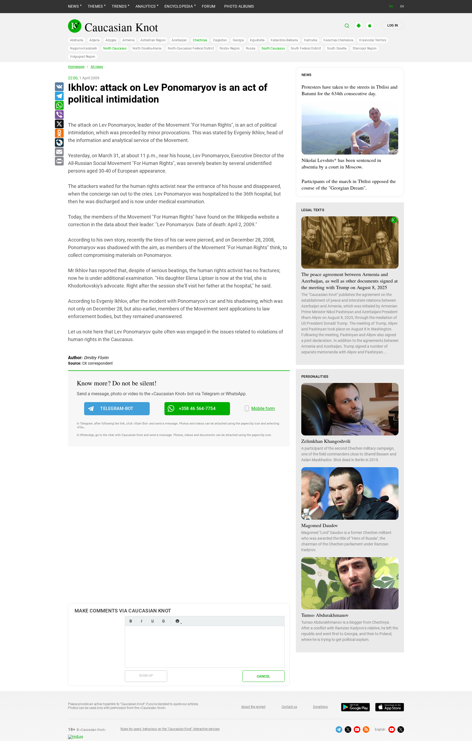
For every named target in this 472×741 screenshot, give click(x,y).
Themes (95, 6)
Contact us (289, 707)
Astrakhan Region (153, 40)
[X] (59, 124)
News (73, 6)
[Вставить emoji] (177, 621)
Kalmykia (310, 40)
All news (97, 67)
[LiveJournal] (59, 142)
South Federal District (306, 48)
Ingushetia (257, 40)
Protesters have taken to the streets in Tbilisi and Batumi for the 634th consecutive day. (349, 90)
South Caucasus (273, 48)
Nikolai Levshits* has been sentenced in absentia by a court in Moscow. (341, 163)
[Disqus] (179, 530)
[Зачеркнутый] (163, 621)
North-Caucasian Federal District (191, 48)
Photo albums (239, 6)
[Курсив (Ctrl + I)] (141, 621)
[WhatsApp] (59, 105)
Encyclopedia (178, 6)
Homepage (76, 67)
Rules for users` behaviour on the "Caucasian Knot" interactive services (170, 729)
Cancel (263, 676)
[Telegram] (59, 96)
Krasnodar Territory (372, 40)
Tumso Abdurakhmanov (325, 615)
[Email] (59, 152)
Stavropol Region (365, 48)
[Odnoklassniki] (59, 133)
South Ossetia (337, 48)
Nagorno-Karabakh (83, 48)
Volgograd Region (82, 57)
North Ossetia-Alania (147, 48)
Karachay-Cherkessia (338, 40)
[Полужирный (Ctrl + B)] (130, 621)
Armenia (128, 40)
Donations (320, 707)
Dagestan (220, 40)
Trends (119, 6)
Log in (392, 25)
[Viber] (59, 115)
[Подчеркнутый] (152, 621)
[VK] (59, 87)
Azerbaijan (179, 40)
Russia (250, 48)
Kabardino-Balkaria (284, 40)
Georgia (238, 40)
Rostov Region (230, 48)
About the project (253, 707)
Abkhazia (76, 40)
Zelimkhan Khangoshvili (325, 441)
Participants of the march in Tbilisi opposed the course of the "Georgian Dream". (349, 184)
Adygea (110, 40)
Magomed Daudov (319, 525)
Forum (208, 6)
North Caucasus (114, 48)
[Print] (59, 161)
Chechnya (200, 40)
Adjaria (94, 40)
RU (391, 6)
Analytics (145, 6)
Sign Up (146, 675)
